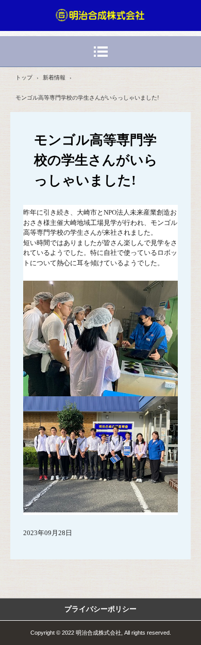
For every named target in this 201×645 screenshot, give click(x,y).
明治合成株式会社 (100, 15)
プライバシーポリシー (100, 609)
